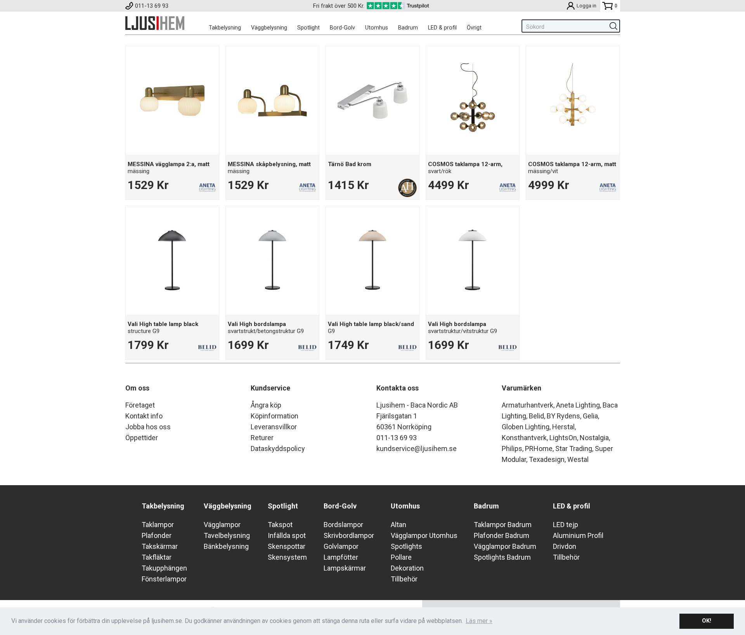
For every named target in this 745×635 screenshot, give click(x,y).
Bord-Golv (342, 27)
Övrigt (474, 27)
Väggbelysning (269, 27)
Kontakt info (144, 416)
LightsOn (563, 438)
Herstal (563, 427)
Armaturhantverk (527, 405)
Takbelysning (225, 27)
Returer (262, 438)
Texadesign (547, 459)
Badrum (408, 27)
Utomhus (376, 27)
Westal (578, 459)
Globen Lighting (525, 427)
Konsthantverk (524, 438)
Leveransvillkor (274, 427)
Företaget (140, 405)
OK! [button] (706, 621)
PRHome (539, 448)
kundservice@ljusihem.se (416, 448)
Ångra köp (266, 405)
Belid (536, 416)
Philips (512, 448)
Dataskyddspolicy (278, 448)
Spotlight (308, 27)
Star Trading (573, 448)
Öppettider (141, 438)
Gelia (590, 416)
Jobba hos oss (148, 427)
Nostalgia (594, 438)
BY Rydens (563, 416)
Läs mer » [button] (479, 621)
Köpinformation (274, 416)
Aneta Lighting (578, 405)
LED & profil (442, 27)
